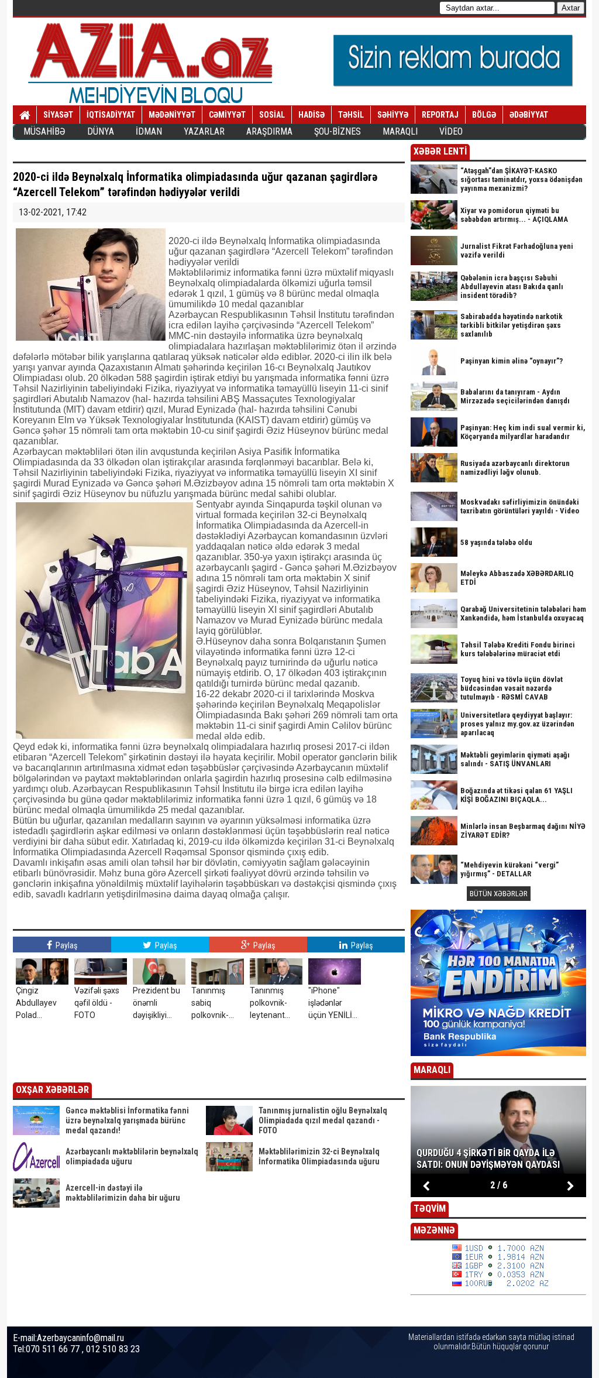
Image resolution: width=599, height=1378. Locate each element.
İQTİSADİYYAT (111, 114)
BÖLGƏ (484, 114)
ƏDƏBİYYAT (529, 114)
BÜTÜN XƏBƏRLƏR (499, 893)
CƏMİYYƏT (227, 114)
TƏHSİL (351, 114)
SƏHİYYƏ (392, 114)
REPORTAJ (440, 114)
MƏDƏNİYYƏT (172, 114)
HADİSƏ (311, 114)
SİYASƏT (58, 114)
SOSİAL (272, 114)
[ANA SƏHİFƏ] (24, 115)
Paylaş (65, 945)
